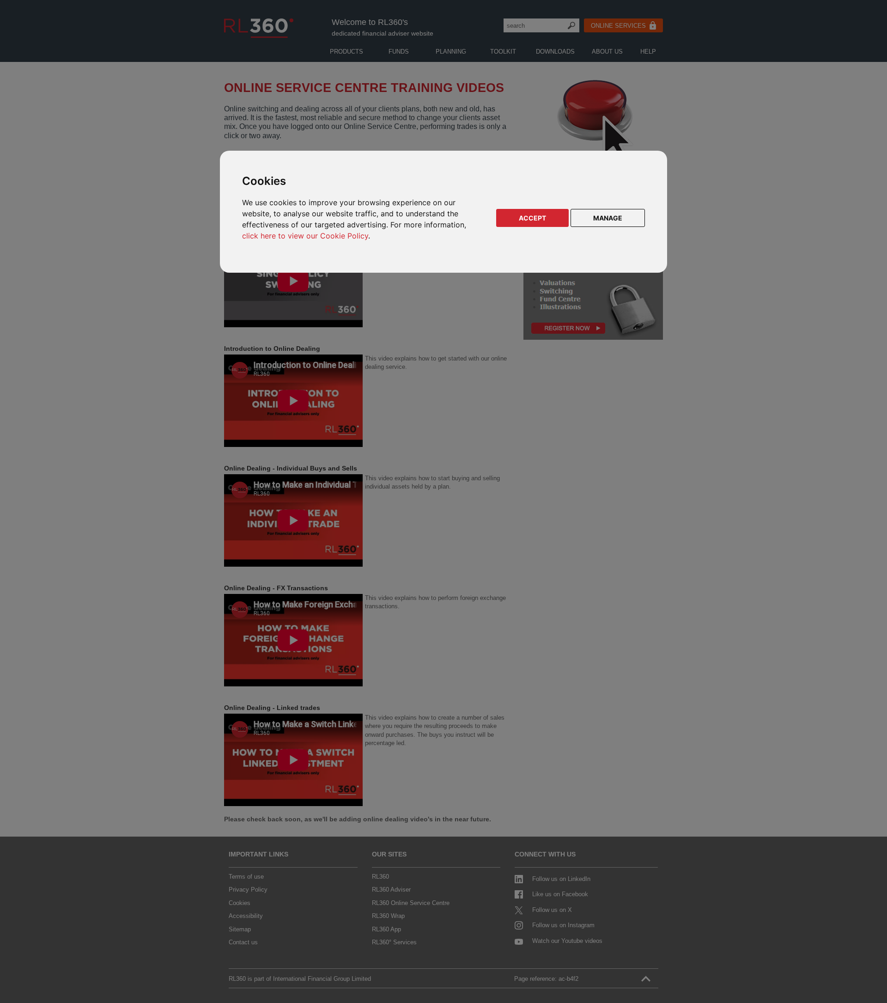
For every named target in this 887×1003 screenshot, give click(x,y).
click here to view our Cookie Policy (305, 235)
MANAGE (607, 218)
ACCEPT (532, 218)
